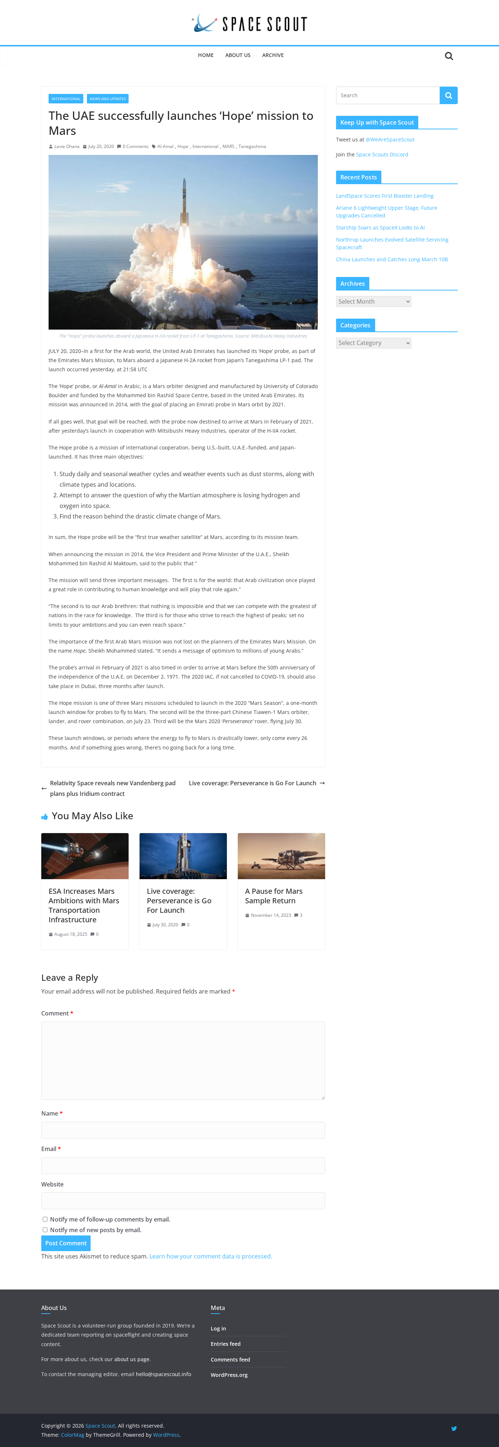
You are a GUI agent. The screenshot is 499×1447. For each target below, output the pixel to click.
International (66, 98)
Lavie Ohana (67, 146)
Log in (218, 1328)
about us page (131, 1359)
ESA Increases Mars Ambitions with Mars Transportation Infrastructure (84, 905)
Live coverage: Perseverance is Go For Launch (252, 783)
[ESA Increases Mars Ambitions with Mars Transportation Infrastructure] (85, 838)
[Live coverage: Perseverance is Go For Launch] (183, 838)
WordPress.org (229, 1374)
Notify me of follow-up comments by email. (110, 1219)
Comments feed (230, 1359)
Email (51, 1149)
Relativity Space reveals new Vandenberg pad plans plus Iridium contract (113, 788)
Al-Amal (165, 146)
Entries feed (226, 1343)
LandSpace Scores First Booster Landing (385, 195)
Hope (183, 146)
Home (206, 55)
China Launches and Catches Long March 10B (392, 259)
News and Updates (108, 98)
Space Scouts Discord (382, 154)
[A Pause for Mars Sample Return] (281, 838)
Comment (57, 1013)
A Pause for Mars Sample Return (274, 895)
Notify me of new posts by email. (95, 1230)
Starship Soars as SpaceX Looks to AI (380, 227)
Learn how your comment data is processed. (210, 1256)
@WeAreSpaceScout (390, 139)
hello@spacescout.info (163, 1374)
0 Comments (136, 146)
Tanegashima (252, 146)
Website (52, 1184)
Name (52, 1113)
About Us (238, 55)
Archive (273, 55)
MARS (228, 146)
